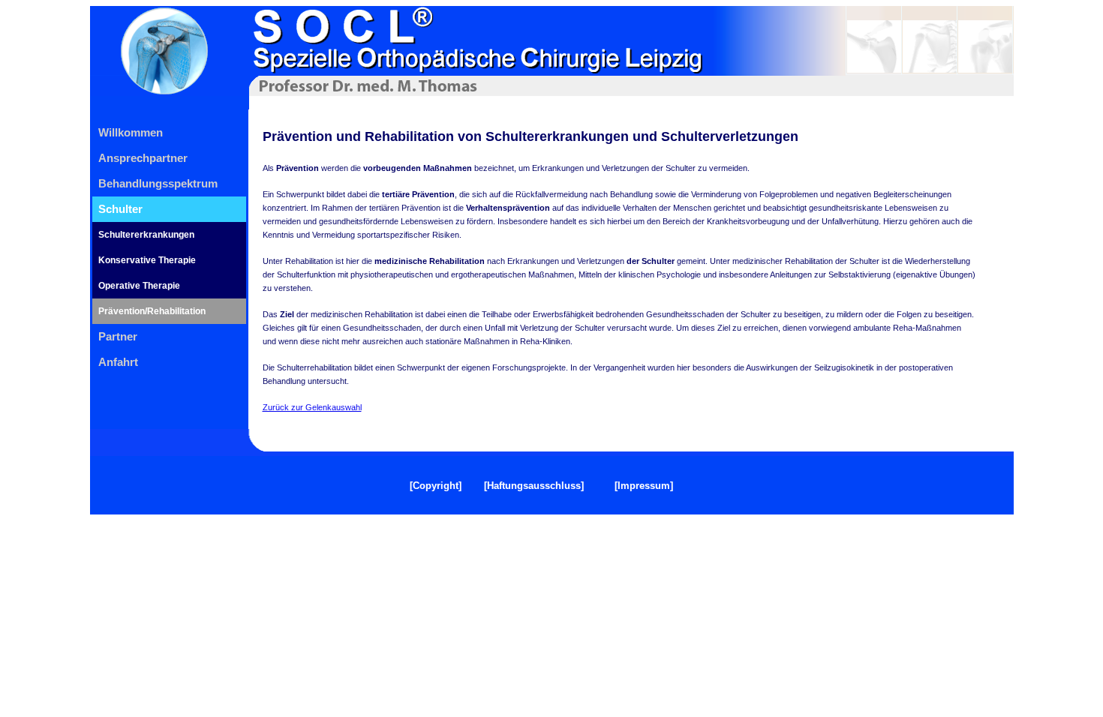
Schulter (120, 208)
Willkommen (130, 132)
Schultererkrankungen (146, 235)
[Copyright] (435, 485)
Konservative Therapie (147, 260)
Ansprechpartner (143, 158)
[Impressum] (644, 485)
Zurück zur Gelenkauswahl (312, 407)
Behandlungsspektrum (158, 183)
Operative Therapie (139, 285)
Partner (117, 336)
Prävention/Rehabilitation (152, 311)
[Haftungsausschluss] (534, 485)
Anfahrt (118, 362)
